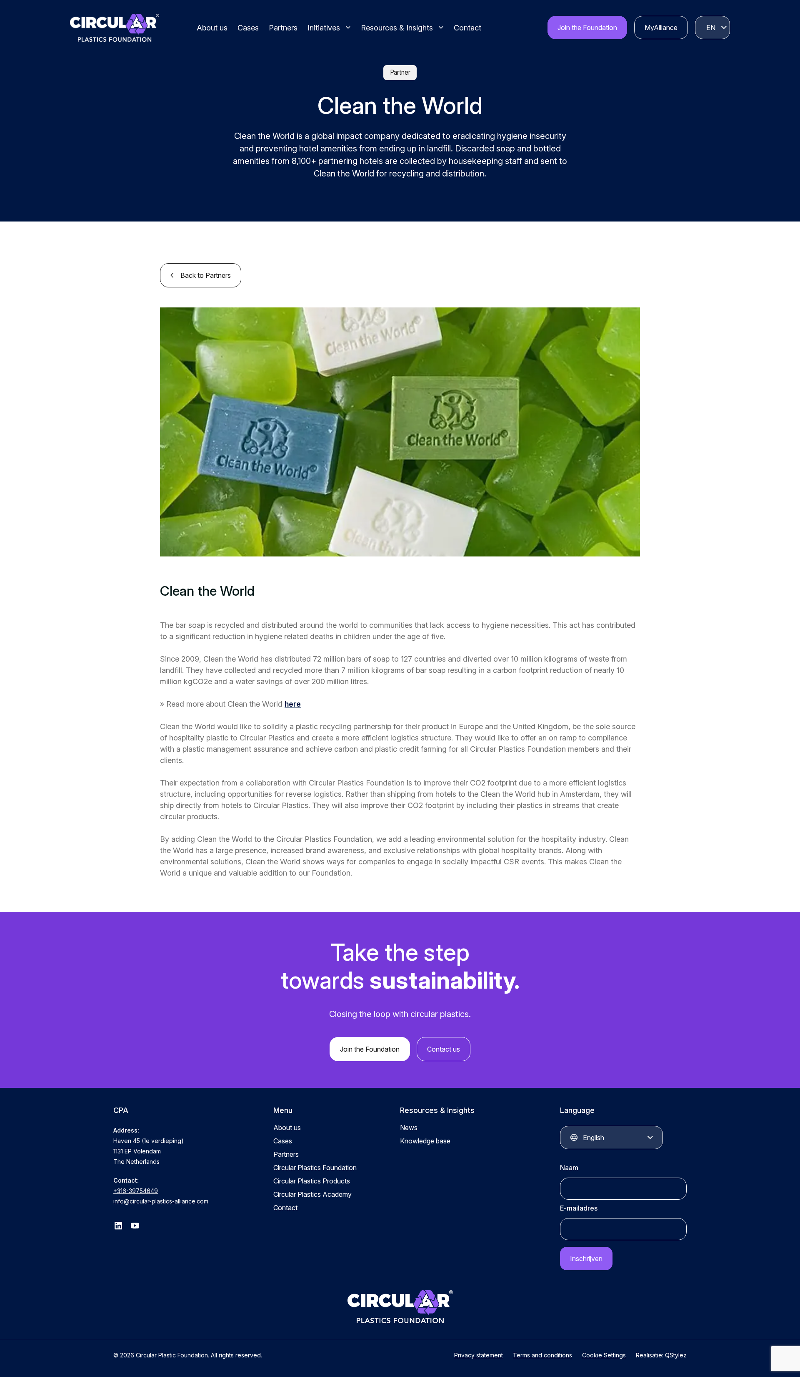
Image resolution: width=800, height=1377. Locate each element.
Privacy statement (478, 1355)
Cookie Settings (604, 1355)
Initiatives (324, 27)
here (293, 704)
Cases (248, 27)
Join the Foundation (587, 27)
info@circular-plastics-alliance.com (160, 1201)
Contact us (443, 1049)
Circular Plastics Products (311, 1181)
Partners (283, 27)
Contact (467, 27)
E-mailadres (579, 1208)
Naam (569, 1167)
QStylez (676, 1355)
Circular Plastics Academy (312, 1194)
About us (212, 27)
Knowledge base (425, 1141)
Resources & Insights (397, 27)
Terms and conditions (542, 1355)
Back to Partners (205, 275)
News (409, 1127)
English (710, 27)
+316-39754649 (135, 1190)
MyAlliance (661, 27)
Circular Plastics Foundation (315, 1167)
